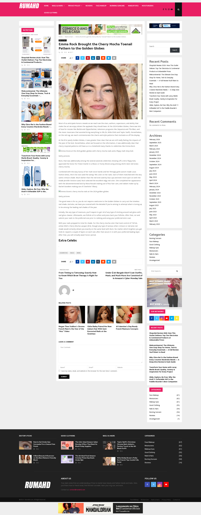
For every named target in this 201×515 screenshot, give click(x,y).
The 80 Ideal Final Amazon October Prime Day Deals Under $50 (85, 458)
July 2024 (152, 171)
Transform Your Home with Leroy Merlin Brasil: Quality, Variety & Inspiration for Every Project (163, 99)
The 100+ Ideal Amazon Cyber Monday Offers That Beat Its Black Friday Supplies (86, 444)
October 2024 (154, 161)
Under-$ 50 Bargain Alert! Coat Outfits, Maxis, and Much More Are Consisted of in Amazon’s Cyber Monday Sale (123, 275)
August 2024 (154, 168)
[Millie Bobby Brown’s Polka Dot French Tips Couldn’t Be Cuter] (109, 461)
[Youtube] (172, 9)
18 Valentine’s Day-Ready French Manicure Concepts (127, 328)
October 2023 (154, 199)
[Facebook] (164, 9)
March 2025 (153, 146)
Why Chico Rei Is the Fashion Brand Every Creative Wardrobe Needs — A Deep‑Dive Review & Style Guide (164, 90)
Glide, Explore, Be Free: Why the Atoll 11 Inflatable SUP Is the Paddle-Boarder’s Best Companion (163, 108)
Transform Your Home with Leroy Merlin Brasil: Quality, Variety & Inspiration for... (35, 158)
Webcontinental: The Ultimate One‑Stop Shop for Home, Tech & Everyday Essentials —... (35, 93)
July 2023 (152, 208)
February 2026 (154, 139)
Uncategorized (154, 260)
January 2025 (154, 152)
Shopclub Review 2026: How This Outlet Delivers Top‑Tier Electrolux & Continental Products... (36, 60)
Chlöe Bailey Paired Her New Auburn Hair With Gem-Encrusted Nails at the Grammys (99, 330)
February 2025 (154, 149)
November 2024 (155, 158)
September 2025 (155, 143)
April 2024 (153, 180)
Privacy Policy (74, 6)
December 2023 (155, 193)
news (78, 253)
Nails (72, 253)
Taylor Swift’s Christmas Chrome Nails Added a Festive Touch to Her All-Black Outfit (126, 445)
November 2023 (155, 196)
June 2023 (153, 212)
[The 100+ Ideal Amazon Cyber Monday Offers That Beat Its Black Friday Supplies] (67, 445)
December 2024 (155, 155)
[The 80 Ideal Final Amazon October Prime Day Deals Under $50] (67, 459)
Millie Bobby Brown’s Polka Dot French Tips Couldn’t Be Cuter (128, 460)
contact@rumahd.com (77, 490)
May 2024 (153, 177)
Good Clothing (50, 12)
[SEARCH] (177, 271)
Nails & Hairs (57, 6)
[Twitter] (166, 9)
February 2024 (154, 186)
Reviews (89, 6)
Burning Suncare (117, 6)
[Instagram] (169, 9)
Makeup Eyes (133, 6)
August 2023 (154, 205)
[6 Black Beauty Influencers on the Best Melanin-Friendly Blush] (25, 459)
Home (46, 6)
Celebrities (63, 253)
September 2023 (155, 202)
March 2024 (153, 183)
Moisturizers (147, 6)
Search (151, 46)
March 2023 (153, 221)
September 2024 (155, 165)
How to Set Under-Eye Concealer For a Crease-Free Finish (44, 444)
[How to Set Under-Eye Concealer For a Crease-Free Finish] (25, 445)
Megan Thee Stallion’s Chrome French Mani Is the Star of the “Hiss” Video (72, 329)
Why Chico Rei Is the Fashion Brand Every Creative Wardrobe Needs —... (36, 125)
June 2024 (153, 174)
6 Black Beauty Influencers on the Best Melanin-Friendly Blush (44, 458)
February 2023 (154, 224)
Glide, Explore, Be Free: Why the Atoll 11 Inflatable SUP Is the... (35, 190)
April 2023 (153, 218)
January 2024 (154, 190)
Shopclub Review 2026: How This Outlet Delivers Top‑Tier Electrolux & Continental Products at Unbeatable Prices (164, 68)
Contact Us (176, 500)
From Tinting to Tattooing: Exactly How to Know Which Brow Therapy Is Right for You (78, 275)
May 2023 (153, 215)
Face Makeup (101, 6)
